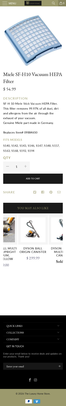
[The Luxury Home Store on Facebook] (30, 380)
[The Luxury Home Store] (33, 3)
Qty (7, 158)
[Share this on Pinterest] (51, 192)
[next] (60, 259)
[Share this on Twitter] (35, 192)
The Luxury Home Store (37, 393)
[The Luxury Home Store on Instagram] (35, 380)
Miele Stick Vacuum (28, 103)
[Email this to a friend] (59, 192)
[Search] (55, 3)
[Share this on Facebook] (43, 192)
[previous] (6, 259)
